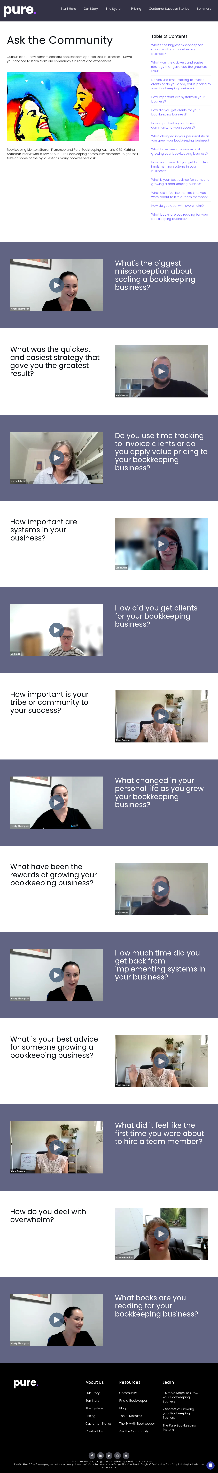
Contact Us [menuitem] (94, 1431)
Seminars (204, 8)
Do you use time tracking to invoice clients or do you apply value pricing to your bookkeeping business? (181, 84)
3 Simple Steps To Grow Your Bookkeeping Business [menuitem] (180, 1397)
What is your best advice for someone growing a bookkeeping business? (180, 181)
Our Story (91, 8)
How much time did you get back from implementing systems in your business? (180, 166)
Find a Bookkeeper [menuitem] (133, 1400)
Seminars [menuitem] (92, 1400)
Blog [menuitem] (122, 1408)
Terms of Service (142, 1461)
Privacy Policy (124, 1461)
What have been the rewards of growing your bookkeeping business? (179, 151)
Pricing (136, 8)
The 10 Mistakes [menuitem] (130, 1416)
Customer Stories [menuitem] (98, 1423)
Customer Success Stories (169, 8)
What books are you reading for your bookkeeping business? (179, 216)
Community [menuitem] (128, 1393)
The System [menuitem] (94, 1408)
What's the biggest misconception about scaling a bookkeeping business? (177, 49)
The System (114, 8)
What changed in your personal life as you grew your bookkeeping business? (180, 138)
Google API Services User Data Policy (159, 1464)
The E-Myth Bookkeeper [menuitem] (137, 1423)
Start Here (68, 8)
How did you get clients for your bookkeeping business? (175, 112)
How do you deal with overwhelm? (177, 205)
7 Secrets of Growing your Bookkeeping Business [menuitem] (178, 1413)
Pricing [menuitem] (90, 1416)
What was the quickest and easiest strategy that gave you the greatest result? (179, 66)
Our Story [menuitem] (92, 1393)
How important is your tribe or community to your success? (174, 125)
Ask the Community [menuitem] (134, 1431)
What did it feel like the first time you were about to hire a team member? (179, 195)
